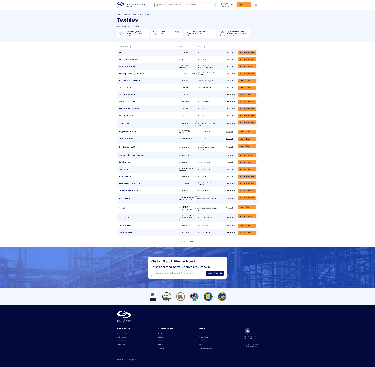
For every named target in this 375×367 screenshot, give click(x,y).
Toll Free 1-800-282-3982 (250, 346)
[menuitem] (122, 333)
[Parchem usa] (120, 5)
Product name (124, 47)
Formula (200, 47)
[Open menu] (256, 5)
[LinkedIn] (247, 331)
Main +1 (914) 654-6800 (251, 345)
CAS (180, 47)
